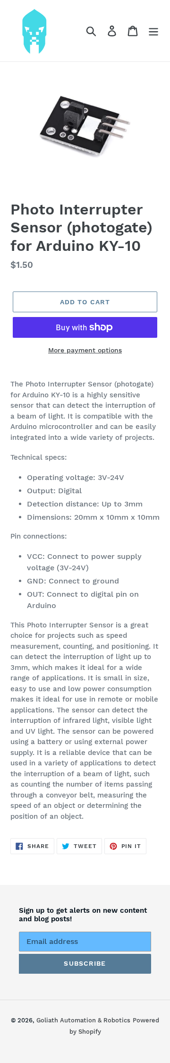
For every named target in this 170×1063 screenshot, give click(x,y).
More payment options (85, 350)
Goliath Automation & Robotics (83, 1020)
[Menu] (153, 31)
